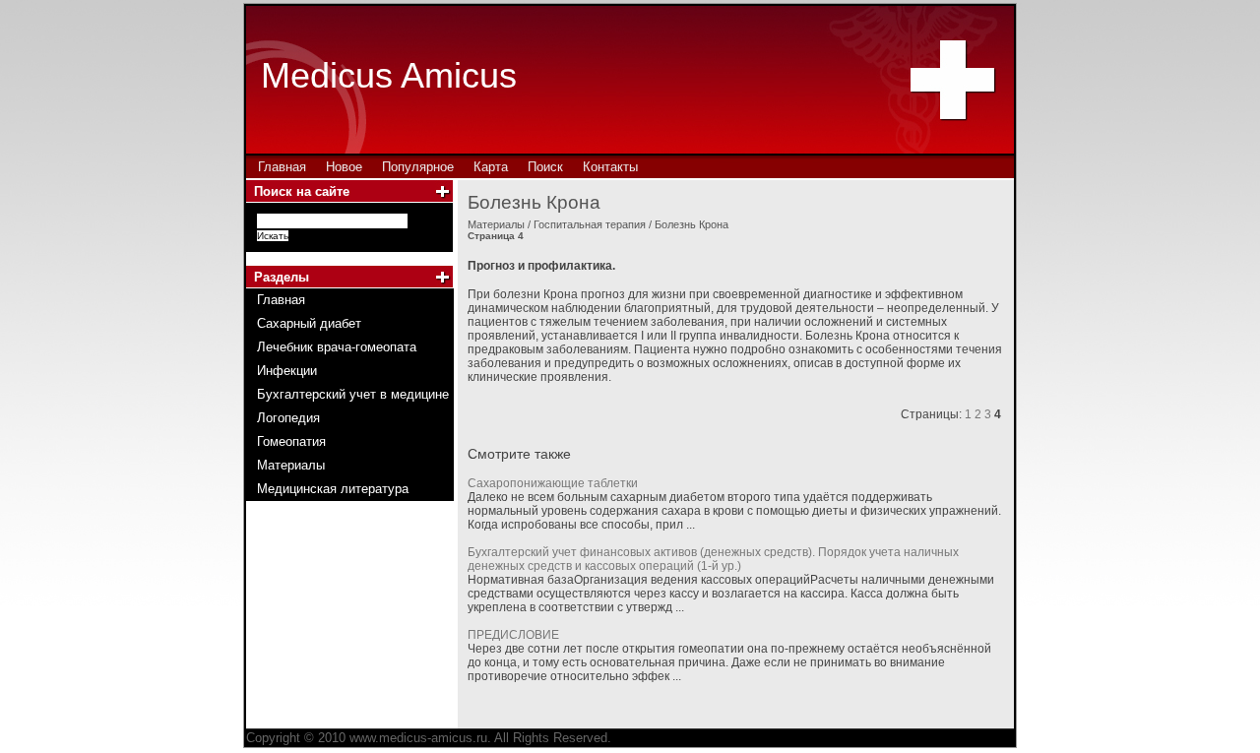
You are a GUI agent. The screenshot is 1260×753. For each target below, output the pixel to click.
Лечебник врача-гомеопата (336, 347)
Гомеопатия (291, 441)
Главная (282, 166)
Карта (490, 166)
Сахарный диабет (309, 323)
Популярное (418, 166)
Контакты (610, 166)
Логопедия (288, 417)
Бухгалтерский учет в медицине (353, 394)
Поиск (545, 166)
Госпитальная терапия (590, 224)
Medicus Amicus (389, 75)
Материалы (496, 224)
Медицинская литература (333, 488)
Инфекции (287, 370)
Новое (344, 166)
